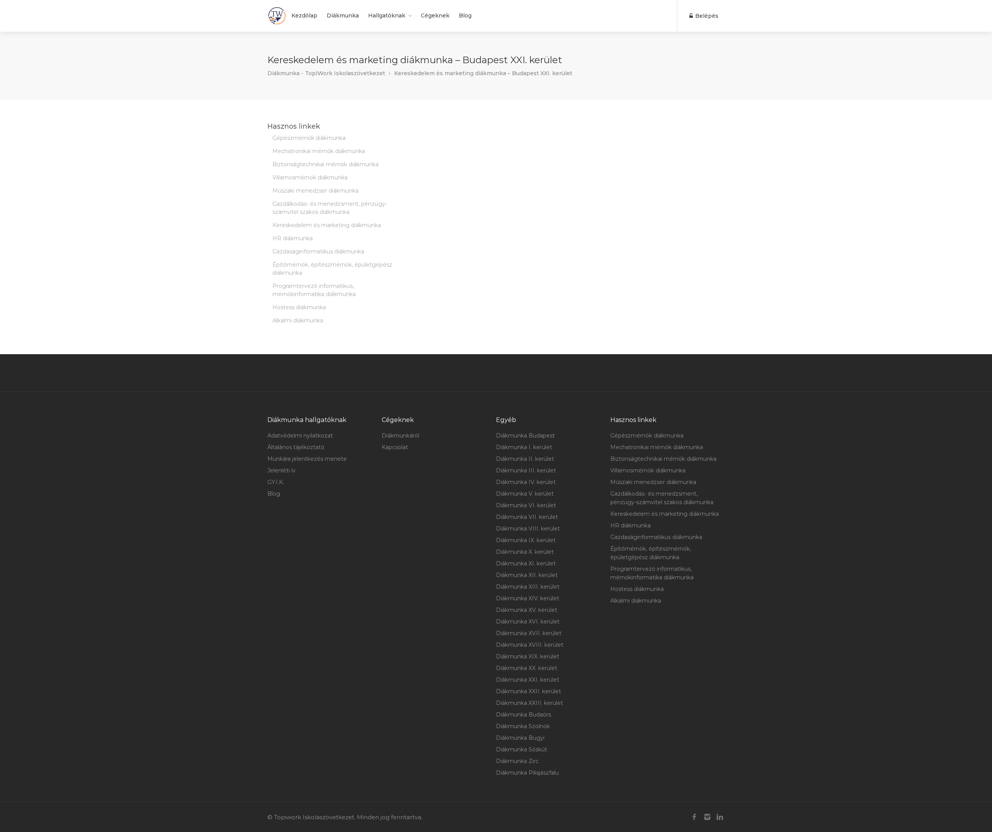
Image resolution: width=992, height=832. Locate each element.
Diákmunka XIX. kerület (527, 656)
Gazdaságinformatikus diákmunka (318, 251)
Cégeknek (435, 15)
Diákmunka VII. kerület (527, 516)
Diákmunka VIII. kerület (528, 528)
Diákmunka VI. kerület (526, 505)
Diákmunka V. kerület (525, 493)
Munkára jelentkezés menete (307, 458)
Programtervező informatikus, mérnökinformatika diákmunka (314, 290)
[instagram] (707, 817)
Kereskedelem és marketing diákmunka (326, 225)
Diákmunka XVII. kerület (528, 633)
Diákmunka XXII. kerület (528, 691)
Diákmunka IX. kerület (526, 540)
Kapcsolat (395, 447)
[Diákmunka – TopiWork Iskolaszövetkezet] (277, 16)
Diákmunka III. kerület (526, 470)
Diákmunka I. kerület (524, 447)
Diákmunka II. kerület (525, 458)
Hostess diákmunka (299, 307)
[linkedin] (720, 817)
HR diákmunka (292, 238)
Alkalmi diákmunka (297, 320)
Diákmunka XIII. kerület (528, 586)
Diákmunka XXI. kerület (527, 679)
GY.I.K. (275, 482)
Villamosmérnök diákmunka (310, 177)
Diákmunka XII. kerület (527, 575)
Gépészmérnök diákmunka (309, 137)
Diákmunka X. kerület (525, 551)
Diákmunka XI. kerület (526, 563)
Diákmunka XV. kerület (526, 609)
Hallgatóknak (386, 15)
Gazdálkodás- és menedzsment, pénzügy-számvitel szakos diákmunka (329, 207)
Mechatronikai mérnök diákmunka (318, 151)
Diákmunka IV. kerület (526, 482)
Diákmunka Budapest (525, 435)
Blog (465, 15)
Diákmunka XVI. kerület (528, 621)
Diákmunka (343, 15)
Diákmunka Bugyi (520, 737)
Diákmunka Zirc (517, 761)
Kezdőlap (304, 15)
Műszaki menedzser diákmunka (315, 190)
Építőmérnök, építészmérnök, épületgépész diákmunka (332, 268)
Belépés (706, 15)
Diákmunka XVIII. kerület (529, 644)
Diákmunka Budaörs (523, 714)
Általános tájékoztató (295, 447)
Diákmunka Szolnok (523, 726)
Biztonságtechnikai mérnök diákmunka (325, 164)
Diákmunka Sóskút (521, 749)
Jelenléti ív (281, 470)
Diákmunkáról (400, 435)
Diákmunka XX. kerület (526, 668)
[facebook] (694, 817)
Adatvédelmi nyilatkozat (300, 435)
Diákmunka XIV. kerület (527, 598)
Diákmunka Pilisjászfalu (527, 772)
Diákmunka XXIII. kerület (529, 702)
